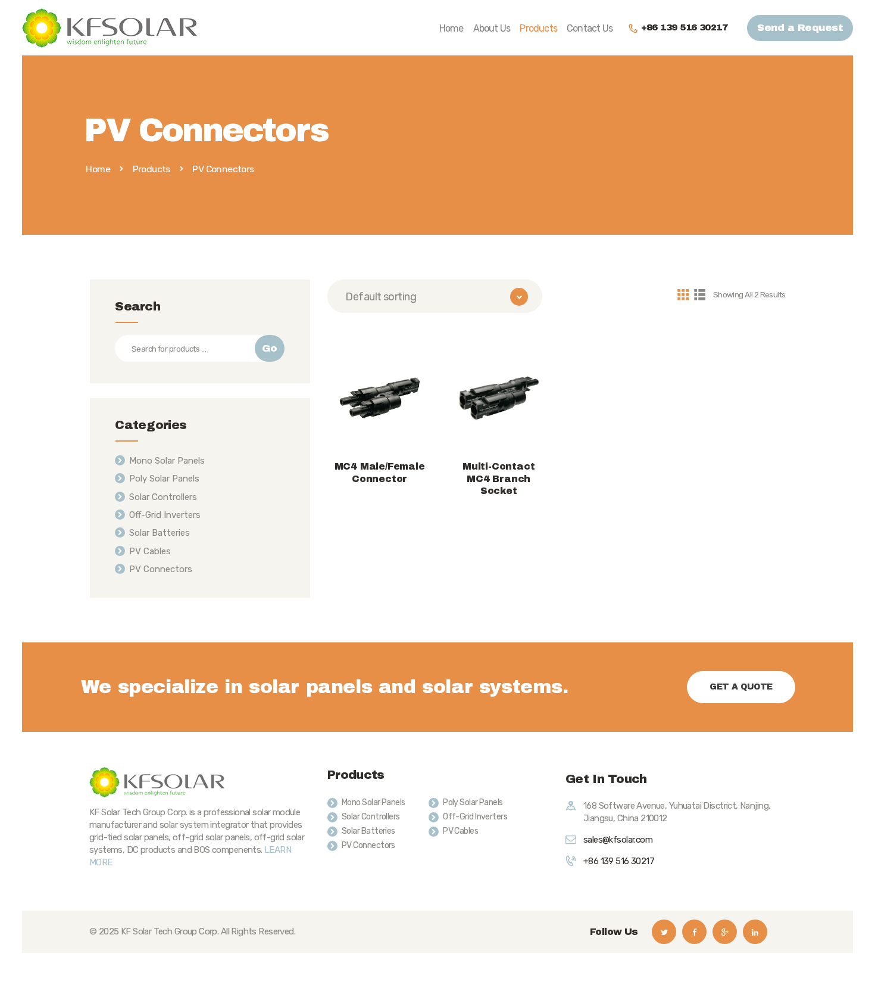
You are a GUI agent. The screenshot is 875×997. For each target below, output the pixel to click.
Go (269, 348)
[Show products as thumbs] (683, 294)
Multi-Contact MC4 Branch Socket (498, 478)
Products (151, 169)
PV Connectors (160, 569)
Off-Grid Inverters (165, 515)
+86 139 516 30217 (618, 861)
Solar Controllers (163, 497)
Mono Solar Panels (167, 460)
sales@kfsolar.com (617, 839)
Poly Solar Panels (164, 478)
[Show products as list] (699, 294)
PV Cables (150, 551)
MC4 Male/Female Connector (380, 472)
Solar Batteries (159, 532)
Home (98, 169)
